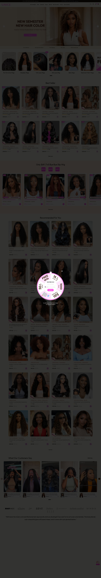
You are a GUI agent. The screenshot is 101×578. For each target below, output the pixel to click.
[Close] (62, 271)
